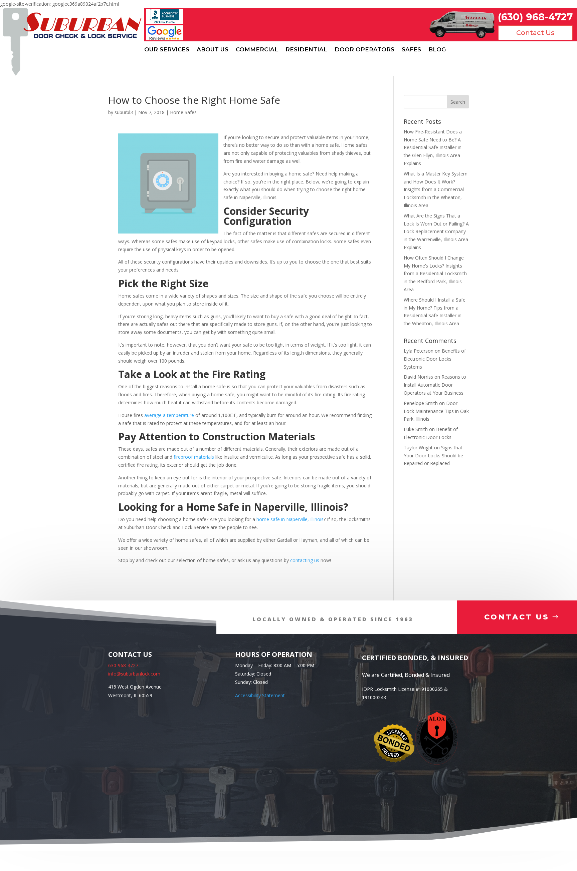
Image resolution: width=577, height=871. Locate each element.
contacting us (304, 560)
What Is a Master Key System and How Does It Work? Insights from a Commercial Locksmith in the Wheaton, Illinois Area (435, 189)
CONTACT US (516, 616)
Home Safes (183, 112)
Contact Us (535, 33)
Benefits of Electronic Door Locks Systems (435, 359)
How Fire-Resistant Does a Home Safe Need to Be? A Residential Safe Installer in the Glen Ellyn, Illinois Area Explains (433, 147)
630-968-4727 (123, 665)
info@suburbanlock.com (134, 674)
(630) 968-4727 (535, 17)
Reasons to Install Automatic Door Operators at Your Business (435, 385)
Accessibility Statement (260, 695)
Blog (437, 49)
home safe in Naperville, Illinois (290, 519)
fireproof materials (194, 457)
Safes (411, 49)
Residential (306, 49)
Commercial (257, 49)
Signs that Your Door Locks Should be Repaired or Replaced (433, 455)
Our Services (166, 49)
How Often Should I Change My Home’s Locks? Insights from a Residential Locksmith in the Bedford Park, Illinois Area (435, 274)
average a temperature (169, 415)
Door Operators (364, 49)
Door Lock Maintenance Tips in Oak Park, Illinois (436, 411)
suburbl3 (124, 112)
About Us (212, 49)
